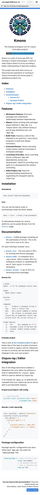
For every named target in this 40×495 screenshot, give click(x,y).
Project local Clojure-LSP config (15, 390)
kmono (9, 237)
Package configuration (13, 442)
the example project (22, 343)
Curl (3, 202)
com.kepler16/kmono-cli (11, 2)
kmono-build (11, 256)
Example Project (17, 100)
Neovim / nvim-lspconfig (12, 407)
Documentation (12, 95)
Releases (5, 226)
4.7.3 (23, 2)
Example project (8, 338)
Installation (10, 92)
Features (9, 89)
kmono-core (11, 251)
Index (5, 83)
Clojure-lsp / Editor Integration (18, 103)
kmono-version (12, 270)
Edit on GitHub (32, 490)
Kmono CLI (14, 97)
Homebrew (6, 189)
